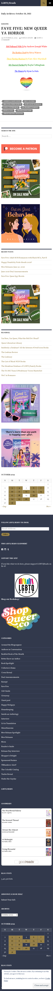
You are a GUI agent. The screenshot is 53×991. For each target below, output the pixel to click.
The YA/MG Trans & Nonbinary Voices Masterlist (21, 371)
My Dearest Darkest (30, 107)
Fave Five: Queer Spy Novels (12, 276)
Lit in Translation (8, 723)
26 (26, 499)
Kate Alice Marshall (33, 104)
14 (41, 492)
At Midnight (7, 839)
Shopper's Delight (8, 756)
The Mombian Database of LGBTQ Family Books (21, 366)
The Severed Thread (10, 820)
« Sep (4, 506)
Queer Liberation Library (11, 343)
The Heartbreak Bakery (11, 811)
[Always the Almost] (48, 833)
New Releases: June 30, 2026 (13, 267)
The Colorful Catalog (10, 769)
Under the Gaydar (8, 779)
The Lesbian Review (9, 352)
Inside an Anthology (10, 714)
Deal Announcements (10, 677)
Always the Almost (10, 830)
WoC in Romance (8, 375)
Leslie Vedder (8, 822)
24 (12, 499)
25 (19, 499)
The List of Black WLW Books (13, 361)
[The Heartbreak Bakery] (48, 813)
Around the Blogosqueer (11, 645)
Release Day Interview (10, 751)
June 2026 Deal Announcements (14, 271)
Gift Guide (5, 691)
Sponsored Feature (9, 760)
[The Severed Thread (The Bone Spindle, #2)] (48, 823)
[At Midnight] (48, 842)
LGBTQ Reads (8, 3)
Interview (5, 719)
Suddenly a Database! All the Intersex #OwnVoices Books (25, 348)
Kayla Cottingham (11, 107)
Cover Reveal (6, 672)
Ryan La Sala (8, 111)
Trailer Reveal (7, 774)
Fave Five (4, 24)
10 (12, 492)
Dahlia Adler (27, 38)
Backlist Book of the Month (12, 654)
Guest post (5, 700)
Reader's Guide (7, 746)
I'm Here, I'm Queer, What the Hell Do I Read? (20, 338)
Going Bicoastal (8, 849)
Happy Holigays (8, 705)
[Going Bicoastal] (48, 852)
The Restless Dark (19, 52)
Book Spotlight (7, 663)
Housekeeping (7, 709)
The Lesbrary (6, 357)
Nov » (48, 506)
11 (19, 492)
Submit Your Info (8, 900)
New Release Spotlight (10, 733)
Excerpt (4, 682)
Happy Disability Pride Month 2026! (16, 262)
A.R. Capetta (8, 813)
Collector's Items (8, 668)
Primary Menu (50, 3)
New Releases (7, 737)
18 (19, 495)
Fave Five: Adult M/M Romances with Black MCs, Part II (24, 258)
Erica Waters (29, 101)
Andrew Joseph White (12, 101)
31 (12, 503)
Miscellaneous (7, 728)
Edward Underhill (9, 832)
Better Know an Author (10, 659)
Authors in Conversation (11, 649)
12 (26, 492)
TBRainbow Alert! (8, 765)
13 (33, 492)
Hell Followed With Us (15, 46)
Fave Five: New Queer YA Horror (24, 31)
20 (34, 495)
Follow (5, 534)
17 (12, 495)
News (3, 742)
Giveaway (5, 696)
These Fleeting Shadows (13, 114)
